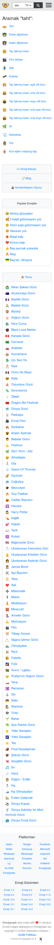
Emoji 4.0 (9, 894)
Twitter (9, 849)
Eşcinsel (13, 475)
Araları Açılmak (18, 433)
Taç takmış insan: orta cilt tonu (23, 93)
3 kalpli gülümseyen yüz (23, 219)
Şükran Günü (17, 755)
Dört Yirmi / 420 (18, 451)
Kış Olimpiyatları (19, 791)
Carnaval (14, 341)
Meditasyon (16, 603)
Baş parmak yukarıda (21, 248)
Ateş (10, 254)
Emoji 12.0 (9, 899)
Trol (7, 143)
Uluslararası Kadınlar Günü (26, 560)
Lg (9, 863)
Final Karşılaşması (20, 749)
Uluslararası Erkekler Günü (26, 554)
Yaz (10, 743)
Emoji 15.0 (45, 904)
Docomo (27, 868)
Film (11, 627)
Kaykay (10, 76)
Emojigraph (45, 868)
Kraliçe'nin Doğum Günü (24, 676)
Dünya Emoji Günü (20, 820)
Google (27, 844)
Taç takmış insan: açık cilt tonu (23, 84)
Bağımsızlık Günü (19, 542)
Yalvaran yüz (16, 231)
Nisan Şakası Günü (21, 287)
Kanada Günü (17, 335)
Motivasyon (15, 621)
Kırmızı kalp (15, 242)
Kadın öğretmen (15, 43)
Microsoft (45, 849)
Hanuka (13, 506)
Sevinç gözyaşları (19, 213)
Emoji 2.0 (27, 890)
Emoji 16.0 (27, 909)
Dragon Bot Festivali (21, 402)
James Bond (16, 566)
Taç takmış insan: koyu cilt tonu (24, 101)
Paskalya (14, 414)
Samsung (27, 849)
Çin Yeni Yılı (16, 360)
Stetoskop (11, 134)
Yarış (11, 682)
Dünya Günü (16, 408)
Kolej (11, 378)
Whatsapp (9, 853)
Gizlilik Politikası (27, 935)
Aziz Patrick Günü (20, 724)
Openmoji (9, 858)
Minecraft (14, 609)
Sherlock (14, 706)
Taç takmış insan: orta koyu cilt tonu (27, 118)
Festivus (13, 445)
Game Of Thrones (20, 469)
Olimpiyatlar (16, 645)
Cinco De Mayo (18, 372)
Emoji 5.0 (27, 894)
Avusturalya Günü (20, 293)
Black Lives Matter (20, 329)
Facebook (45, 844)
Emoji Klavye (27, 169)
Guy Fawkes (16, 493)
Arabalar (13, 348)
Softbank (45, 863)
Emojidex (27, 858)
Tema (27, 277)
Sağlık (12, 518)
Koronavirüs (16, 390)
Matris (12, 597)
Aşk (10, 585)
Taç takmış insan (15, 51)
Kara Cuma (15, 323)
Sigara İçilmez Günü (21, 639)
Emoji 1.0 (9, 890)
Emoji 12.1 (27, 899)
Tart (8, 26)
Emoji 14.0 (27, 904)
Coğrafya (14, 481)
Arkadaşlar (15, 457)
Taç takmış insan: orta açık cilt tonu (26, 109)
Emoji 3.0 (45, 890)
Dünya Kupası (17, 803)
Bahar (12, 718)
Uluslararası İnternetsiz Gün (26, 548)
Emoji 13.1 (9, 904)
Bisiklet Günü (17, 305)
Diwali (12, 396)
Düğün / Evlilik (17, 779)
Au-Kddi (9, 868)
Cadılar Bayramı (18, 499)
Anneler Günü (17, 615)
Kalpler (12, 524)
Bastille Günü (17, 299)
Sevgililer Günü (18, 761)
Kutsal (12, 536)
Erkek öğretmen (15, 34)
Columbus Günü (19, 384)
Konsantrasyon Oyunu (27, 187)
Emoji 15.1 (9, 909)
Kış (10, 785)
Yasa (11, 578)
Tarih (11, 530)
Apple (9, 844)
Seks (11, 700)
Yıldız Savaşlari (18, 737)
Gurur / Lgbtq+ (18, 670)
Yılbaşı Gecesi (17, 633)
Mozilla (27, 863)
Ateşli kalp (14, 236)
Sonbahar (14, 427)
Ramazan (14, 688)
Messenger (27, 853)
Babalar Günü (17, 439)
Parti (11, 651)
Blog (27, 178)
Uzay (11, 712)
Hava (11, 773)
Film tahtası (12, 59)
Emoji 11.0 (45, 894)
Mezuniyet (15, 487)
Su (10, 767)
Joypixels (45, 853)
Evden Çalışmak (19, 797)
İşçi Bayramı (16, 572)
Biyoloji (12, 311)
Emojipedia (9, 872)
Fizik (11, 664)
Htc (45, 858)
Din (10, 694)
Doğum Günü (17, 317)
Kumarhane (16, 354)
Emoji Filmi (15, 420)
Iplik (8, 68)
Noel (11, 366)
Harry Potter (16, 512)
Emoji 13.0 (45, 899)
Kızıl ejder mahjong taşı (19, 151)
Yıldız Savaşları (18, 730)
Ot (7, 126)
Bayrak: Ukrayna (18, 260)
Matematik (15, 591)
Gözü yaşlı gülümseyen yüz (25, 225)
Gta (10, 463)
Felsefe (13, 657)
